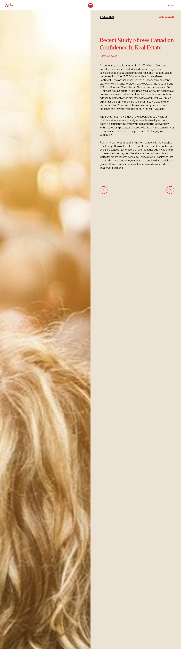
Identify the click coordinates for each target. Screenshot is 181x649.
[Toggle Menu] (90, 5)
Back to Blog (107, 16)
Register (172, 5)
